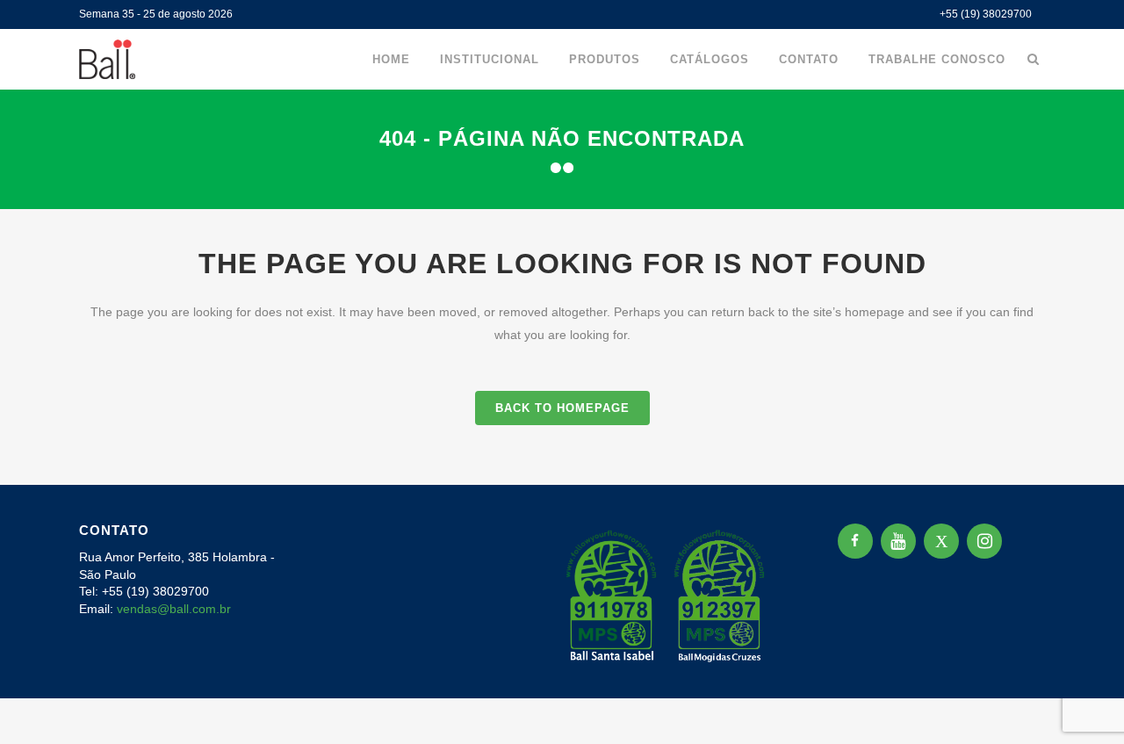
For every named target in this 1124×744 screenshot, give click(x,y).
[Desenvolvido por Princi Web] (1033, 662)
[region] (228, 606)
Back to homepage (562, 408)
